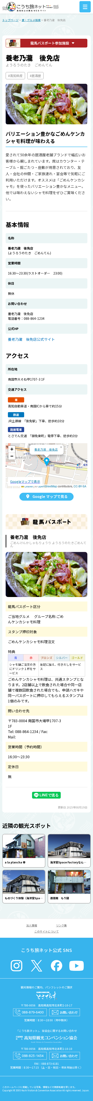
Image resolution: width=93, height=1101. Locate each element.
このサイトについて (46, 931)
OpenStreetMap (47, 486)
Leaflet (28, 486)
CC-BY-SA (80, 486)
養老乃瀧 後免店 (46, 449)
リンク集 (61, 925)
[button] (46, 462)
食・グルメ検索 (31, 20)
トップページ (10, 20)
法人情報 (31, 925)
